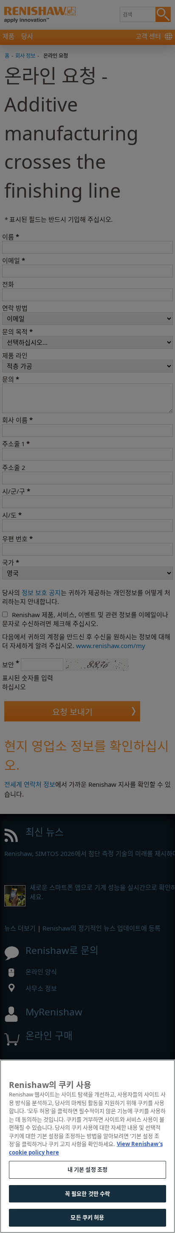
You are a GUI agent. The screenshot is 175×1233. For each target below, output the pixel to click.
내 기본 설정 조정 (87, 1169)
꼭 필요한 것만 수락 (87, 1193)
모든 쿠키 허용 (87, 1217)
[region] (87, 1146)
